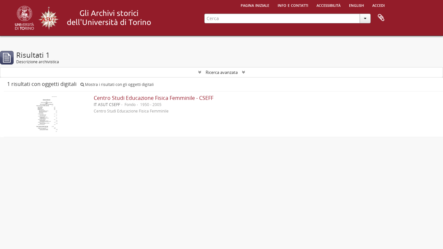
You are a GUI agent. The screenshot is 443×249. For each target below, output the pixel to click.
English (356, 4)
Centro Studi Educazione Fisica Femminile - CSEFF (153, 97)
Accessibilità (329, 4)
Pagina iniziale (255, 4)
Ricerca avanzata (222, 72)
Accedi (378, 4)
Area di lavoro (381, 18)
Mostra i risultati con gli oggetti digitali (119, 84)
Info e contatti (293, 4)
